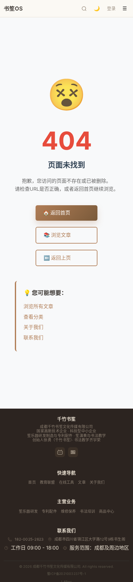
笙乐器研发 (28, 511)
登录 (111, 8)
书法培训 (87, 511)
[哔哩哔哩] (60, 452)
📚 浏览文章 (57, 235)
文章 (81, 482)
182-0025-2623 (29, 539)
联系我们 (33, 337)
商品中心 (106, 511)
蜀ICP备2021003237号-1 (66, 574)
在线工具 (66, 482)
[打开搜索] (84, 8)
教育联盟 (47, 482)
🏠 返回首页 (56, 213)
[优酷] (73, 452)
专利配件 (49, 511)
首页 (32, 482)
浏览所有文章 (38, 306)
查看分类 (33, 317)
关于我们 (33, 327)
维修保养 (68, 511)
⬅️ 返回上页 (57, 258)
